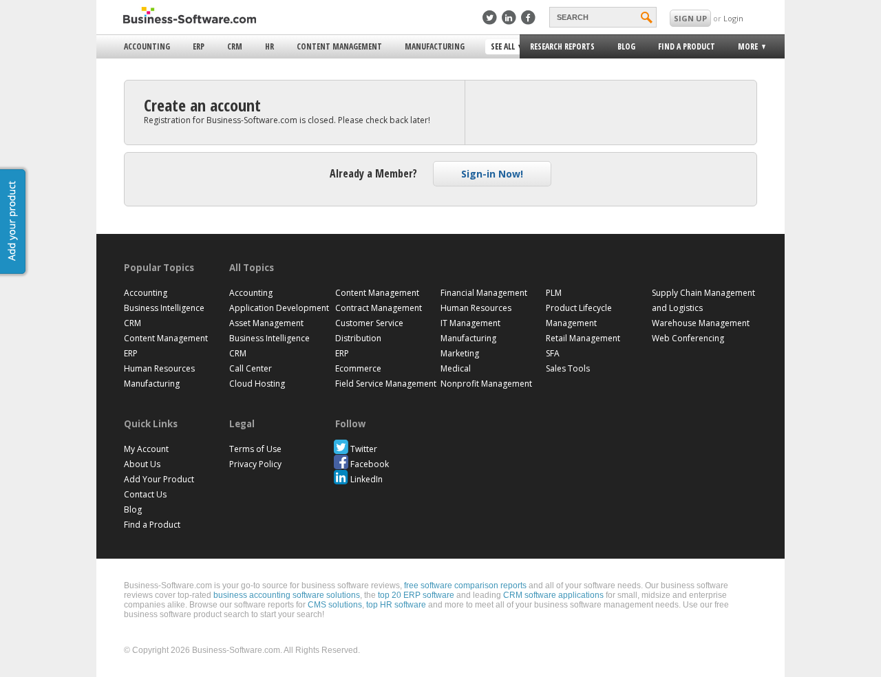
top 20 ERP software (416, 595)
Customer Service (369, 323)
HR (269, 46)
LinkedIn (366, 479)
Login (733, 18)
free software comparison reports (465, 585)
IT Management (470, 323)
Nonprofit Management (486, 383)
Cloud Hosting (257, 383)
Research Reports (562, 46)
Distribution (358, 338)
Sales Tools (568, 368)
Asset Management (266, 323)
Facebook (369, 464)
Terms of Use (255, 449)
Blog (626, 46)
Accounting (147, 46)
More (744, 48)
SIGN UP (690, 18)
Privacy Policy (255, 464)
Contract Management (378, 308)
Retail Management (583, 338)
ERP (198, 46)
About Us (142, 464)
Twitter (363, 449)
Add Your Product (159, 479)
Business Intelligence (164, 308)
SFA (553, 353)
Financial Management (483, 293)
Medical (455, 368)
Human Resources (159, 368)
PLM (554, 293)
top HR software (396, 605)
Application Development (279, 308)
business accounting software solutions (286, 595)
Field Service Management (385, 383)
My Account (146, 449)
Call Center (250, 368)
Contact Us (145, 494)
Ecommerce (358, 368)
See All (501, 47)
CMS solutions (335, 605)
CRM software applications (553, 595)
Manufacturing (435, 46)
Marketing (459, 353)
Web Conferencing (688, 338)
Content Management (339, 46)
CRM (234, 46)
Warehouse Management (701, 323)
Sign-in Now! (492, 173)
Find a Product (686, 46)
